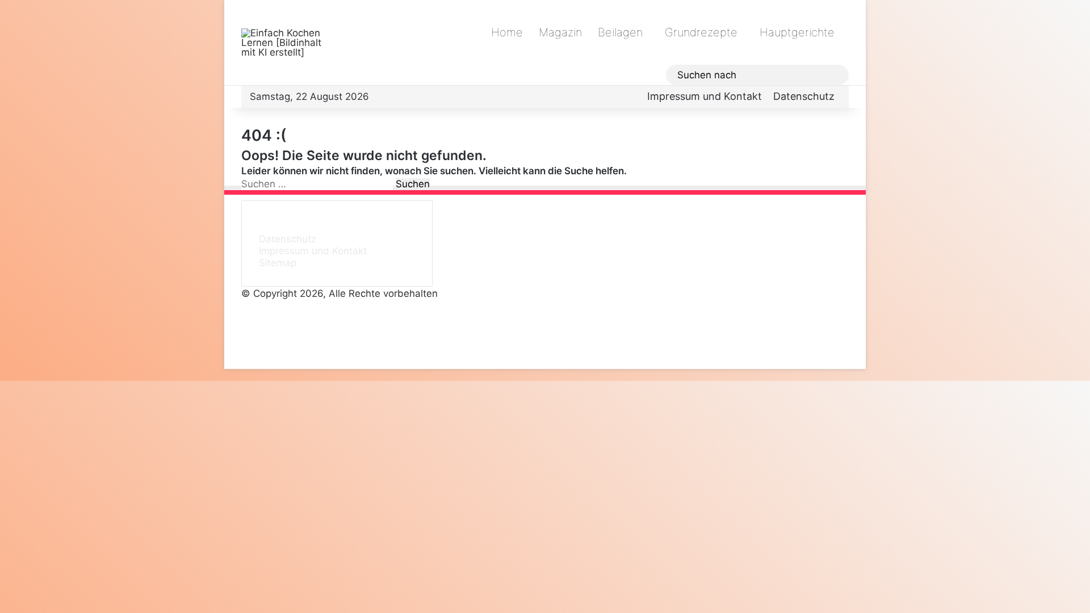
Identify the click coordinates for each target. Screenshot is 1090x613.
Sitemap (277, 262)
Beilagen (620, 32)
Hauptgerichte (797, 32)
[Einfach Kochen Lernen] (286, 42)
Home (507, 32)
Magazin (560, 32)
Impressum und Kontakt (704, 96)
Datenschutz (804, 96)
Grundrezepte (701, 32)
